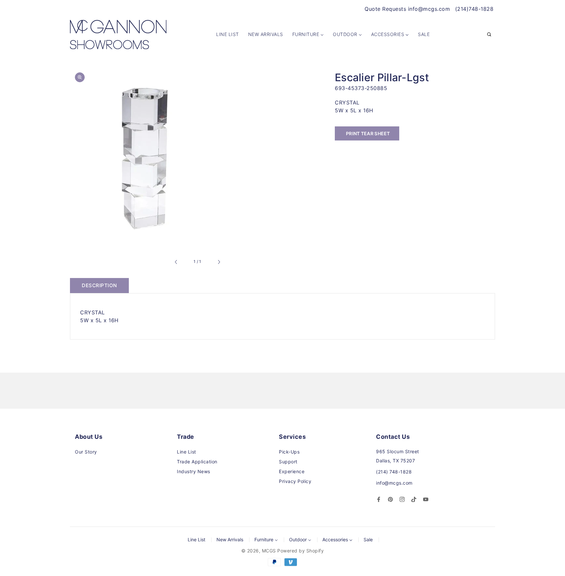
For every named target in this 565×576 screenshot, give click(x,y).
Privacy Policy (295, 481)
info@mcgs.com (394, 483)
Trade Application (197, 461)
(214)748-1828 (474, 9)
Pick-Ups (289, 452)
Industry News (193, 471)
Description (99, 285)
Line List (186, 452)
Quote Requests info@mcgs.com (407, 9)
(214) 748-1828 (394, 471)
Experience (291, 471)
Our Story (86, 452)
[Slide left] (176, 262)
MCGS (269, 550)
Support (288, 461)
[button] (489, 35)
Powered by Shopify (300, 550)
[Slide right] (218, 262)
